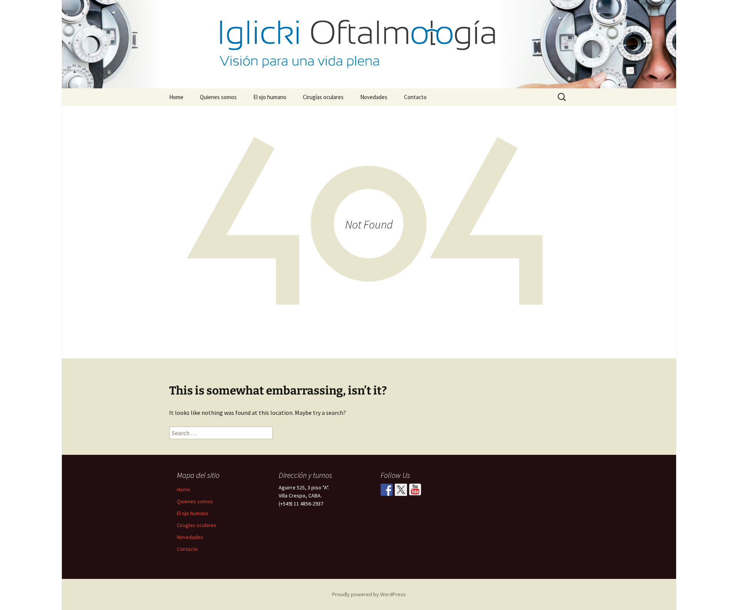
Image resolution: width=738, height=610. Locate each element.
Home (176, 97)
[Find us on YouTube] (415, 490)
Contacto (415, 97)
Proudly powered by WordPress (369, 594)
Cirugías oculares (323, 97)
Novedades (373, 97)
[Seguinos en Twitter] (401, 490)
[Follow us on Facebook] (387, 490)
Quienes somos (218, 97)
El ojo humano (269, 97)
